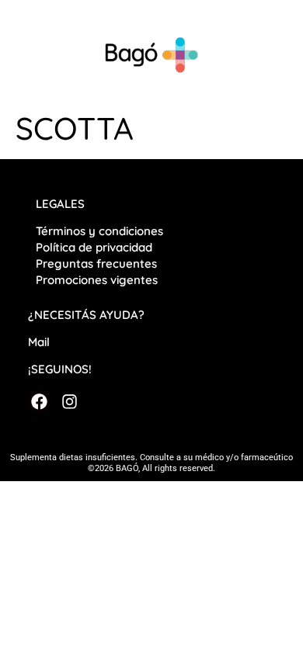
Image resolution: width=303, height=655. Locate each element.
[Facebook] (39, 401)
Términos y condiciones (99, 231)
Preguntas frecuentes (96, 263)
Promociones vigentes (97, 279)
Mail (39, 341)
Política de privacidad (95, 247)
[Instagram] (68, 401)
